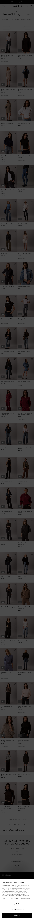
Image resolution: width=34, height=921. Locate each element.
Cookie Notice (14, 898)
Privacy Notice (25, 898)
